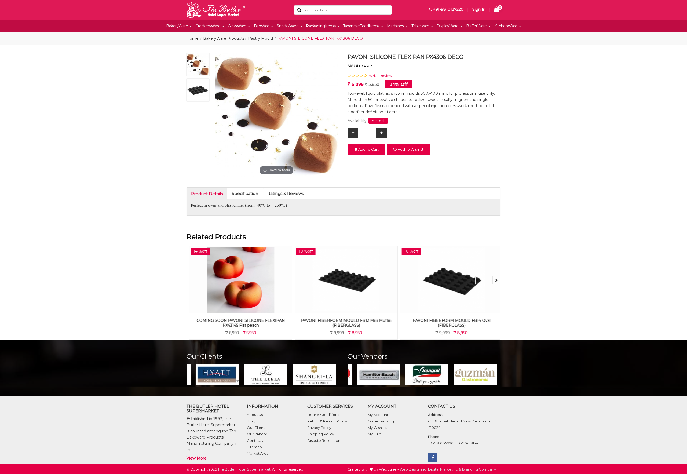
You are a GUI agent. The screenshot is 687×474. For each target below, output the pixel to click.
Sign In (478, 9)
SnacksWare (288, 26)
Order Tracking (381, 421)
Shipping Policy (320, 434)
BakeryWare (177, 26)
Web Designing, (413, 469)
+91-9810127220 (447, 9)
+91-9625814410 (469, 443)
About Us (255, 415)
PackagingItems (321, 26)
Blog (251, 421)
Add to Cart (368, 149)
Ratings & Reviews (285, 193)
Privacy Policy (319, 427)
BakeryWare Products (223, 38)
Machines (396, 26)
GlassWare (237, 26)
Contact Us (256, 440)
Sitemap (254, 447)
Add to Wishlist (410, 149)
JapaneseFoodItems (361, 26)
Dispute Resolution (323, 440)
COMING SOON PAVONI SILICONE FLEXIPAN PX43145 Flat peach (238, 323)
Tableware (420, 26)
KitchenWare (506, 26)
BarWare (262, 26)
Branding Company (479, 469)
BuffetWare (477, 26)
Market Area (258, 453)
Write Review (380, 76)
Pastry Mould (260, 38)
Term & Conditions (323, 415)
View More (197, 458)
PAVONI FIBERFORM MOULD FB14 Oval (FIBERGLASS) (449, 323)
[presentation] (479, 280)
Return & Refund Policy (327, 421)
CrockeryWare (208, 26)
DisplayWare (448, 26)
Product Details (207, 193)
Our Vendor (257, 434)
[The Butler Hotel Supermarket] (236, 10)
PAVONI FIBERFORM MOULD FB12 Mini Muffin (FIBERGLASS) (343, 323)
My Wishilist (377, 427)
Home (193, 38)
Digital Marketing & (444, 469)
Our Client (256, 427)
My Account (378, 415)
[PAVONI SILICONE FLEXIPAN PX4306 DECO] (198, 66)
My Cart (374, 434)
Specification (245, 193)
